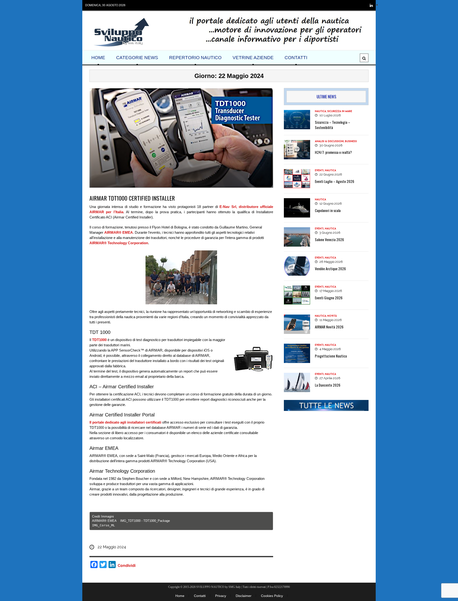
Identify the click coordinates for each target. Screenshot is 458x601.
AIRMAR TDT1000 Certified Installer (132, 198)
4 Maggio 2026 (330, 349)
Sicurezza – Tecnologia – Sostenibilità (332, 124)
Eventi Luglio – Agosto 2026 (334, 181)
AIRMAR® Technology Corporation (118, 243)
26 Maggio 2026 (331, 262)
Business (351, 141)
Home (98, 57)
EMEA (127, 232)
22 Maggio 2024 (112, 547)
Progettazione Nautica (331, 355)
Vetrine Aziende (253, 57)
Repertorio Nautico (195, 57)
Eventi (319, 170)
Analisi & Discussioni (329, 141)
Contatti (296, 57)
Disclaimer (243, 596)
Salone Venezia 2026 (329, 239)
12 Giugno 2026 (330, 203)
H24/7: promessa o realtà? (333, 152)
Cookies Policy (272, 596)
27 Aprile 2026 (329, 378)
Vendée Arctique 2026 (330, 268)
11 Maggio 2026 (330, 320)
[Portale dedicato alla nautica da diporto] (121, 31)
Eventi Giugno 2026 (329, 297)
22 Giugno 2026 (330, 174)
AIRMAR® (112, 232)
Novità (332, 316)
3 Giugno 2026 (329, 232)
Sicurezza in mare (339, 111)
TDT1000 (99, 340)
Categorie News (137, 57)
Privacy (220, 596)
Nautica (320, 111)
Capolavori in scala (328, 210)
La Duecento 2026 (327, 385)
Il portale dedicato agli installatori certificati (125, 422)
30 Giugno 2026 (331, 145)
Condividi (126, 565)
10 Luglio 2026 (330, 115)
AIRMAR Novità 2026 (329, 326)
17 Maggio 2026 (330, 291)
